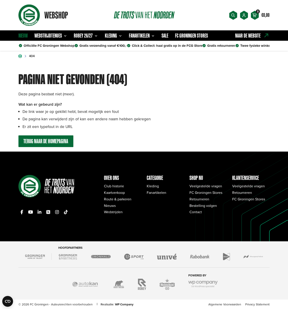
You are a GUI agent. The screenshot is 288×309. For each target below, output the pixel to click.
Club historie (114, 186)
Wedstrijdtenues (48, 35)
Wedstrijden (113, 211)
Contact (195, 211)
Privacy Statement (257, 304)
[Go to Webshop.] (20, 56)
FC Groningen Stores (191, 35)
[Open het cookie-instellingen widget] (7, 301)
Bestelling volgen (203, 205)
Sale (165, 35)
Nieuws (110, 205)
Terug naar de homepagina (45, 141)
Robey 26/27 (83, 35)
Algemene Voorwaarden (224, 304)
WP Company (124, 304)
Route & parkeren (117, 199)
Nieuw (23, 35)
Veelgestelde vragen (205, 186)
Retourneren (199, 199)
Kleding (111, 35)
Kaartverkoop (114, 192)
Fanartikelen (139, 35)
